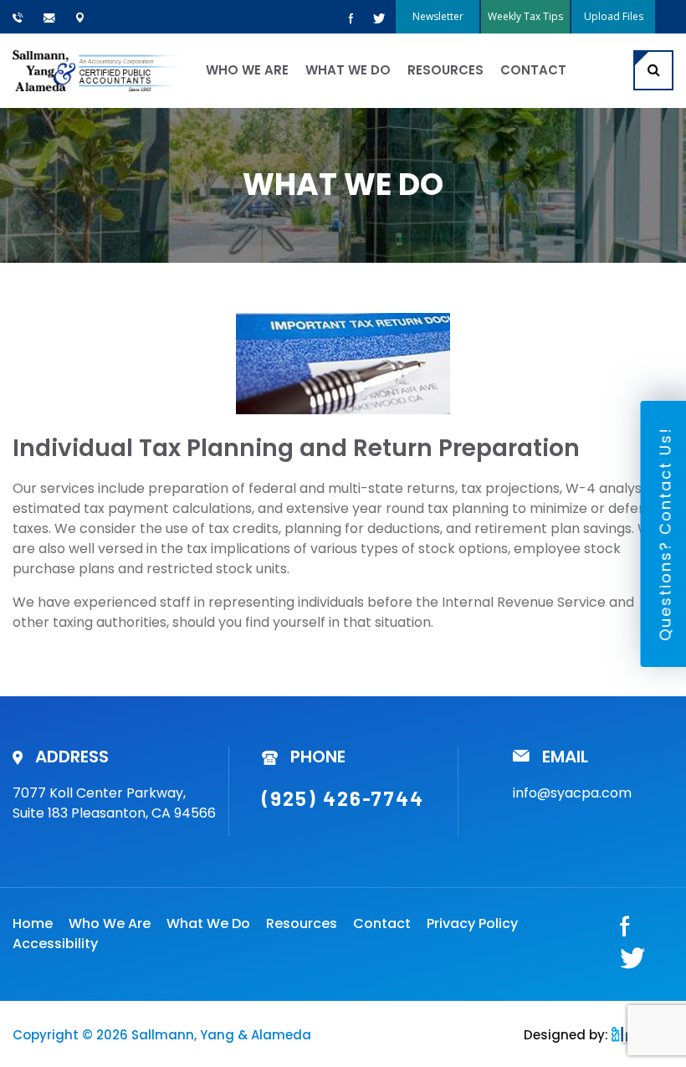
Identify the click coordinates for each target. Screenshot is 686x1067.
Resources (445, 70)
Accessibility (55, 943)
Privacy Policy (472, 923)
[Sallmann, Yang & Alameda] (98, 70)
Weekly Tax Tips (525, 16)
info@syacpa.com (572, 793)
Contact (533, 70)
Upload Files (613, 16)
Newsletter (437, 16)
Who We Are (247, 70)
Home (33, 923)
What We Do (348, 70)
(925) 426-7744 (343, 798)
